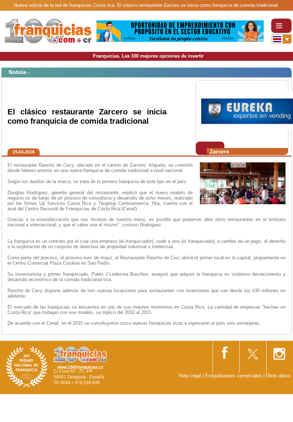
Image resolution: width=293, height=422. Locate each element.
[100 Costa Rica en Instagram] (279, 351)
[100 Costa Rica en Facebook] (225, 351)
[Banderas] (281, 39)
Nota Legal (190, 375)
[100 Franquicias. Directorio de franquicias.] (48, 31)
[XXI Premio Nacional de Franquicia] (27, 366)
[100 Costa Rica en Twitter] (252, 351)
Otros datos (278, 375)
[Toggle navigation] (281, 26)
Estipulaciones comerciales (234, 375)
